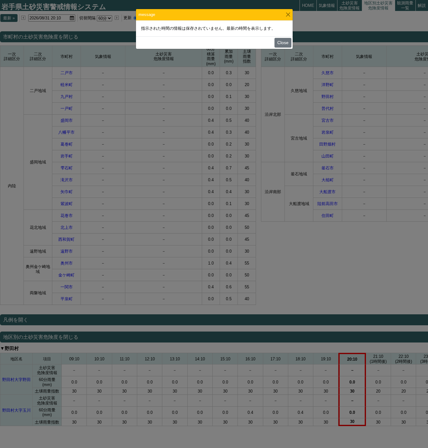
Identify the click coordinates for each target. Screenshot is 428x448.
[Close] (288, 14)
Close (283, 42)
